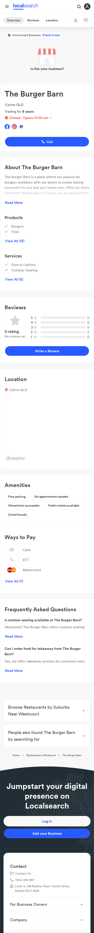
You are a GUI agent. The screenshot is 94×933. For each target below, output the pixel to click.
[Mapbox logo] (15, 458)
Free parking (17, 497)
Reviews (33, 20)
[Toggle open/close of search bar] (79, 7)
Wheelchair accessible (24, 505)
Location (52, 20)
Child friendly (17, 515)
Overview (13, 20)
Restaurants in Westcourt (41, 755)
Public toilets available (63, 505)
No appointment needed (51, 497)
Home (16, 755)
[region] (47, 429)
